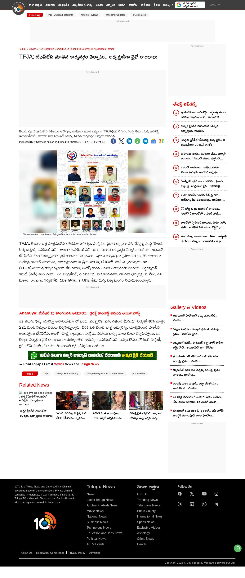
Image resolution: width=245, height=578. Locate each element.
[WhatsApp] (205, 504)
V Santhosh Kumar (44, 142)
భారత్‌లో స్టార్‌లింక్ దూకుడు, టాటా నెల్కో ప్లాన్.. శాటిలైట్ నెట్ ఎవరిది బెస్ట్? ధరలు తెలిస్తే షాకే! (203, 225)
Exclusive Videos (149, 527)
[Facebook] (113, 141)
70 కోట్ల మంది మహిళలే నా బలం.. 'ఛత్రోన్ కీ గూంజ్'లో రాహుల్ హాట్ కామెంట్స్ (200, 211)
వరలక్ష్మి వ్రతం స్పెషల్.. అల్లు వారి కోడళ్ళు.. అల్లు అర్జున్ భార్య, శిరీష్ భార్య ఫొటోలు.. (146, 415)
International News (150, 516)
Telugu (22, 49)
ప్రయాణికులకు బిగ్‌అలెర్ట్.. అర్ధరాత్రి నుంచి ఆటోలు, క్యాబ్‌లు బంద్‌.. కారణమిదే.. (203, 114)
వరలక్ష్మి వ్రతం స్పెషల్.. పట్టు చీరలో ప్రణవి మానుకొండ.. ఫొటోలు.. (195, 386)
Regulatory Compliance (50, 552)
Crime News (145, 538)
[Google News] (193, 504)
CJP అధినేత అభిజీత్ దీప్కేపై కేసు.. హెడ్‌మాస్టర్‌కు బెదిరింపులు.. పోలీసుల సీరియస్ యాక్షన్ (201, 197)
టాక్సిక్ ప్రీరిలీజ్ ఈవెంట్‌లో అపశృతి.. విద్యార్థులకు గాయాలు (36, 413)
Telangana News (148, 505)
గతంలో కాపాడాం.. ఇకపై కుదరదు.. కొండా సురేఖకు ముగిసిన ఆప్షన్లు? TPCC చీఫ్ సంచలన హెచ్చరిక (200, 170)
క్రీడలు (157, 4)
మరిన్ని (166, 4)
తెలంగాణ (50, 4)
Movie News (95, 511)
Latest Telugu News (100, 499)
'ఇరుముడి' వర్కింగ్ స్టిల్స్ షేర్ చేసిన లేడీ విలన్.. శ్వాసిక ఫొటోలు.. (71, 415)
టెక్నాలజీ (110, 4)
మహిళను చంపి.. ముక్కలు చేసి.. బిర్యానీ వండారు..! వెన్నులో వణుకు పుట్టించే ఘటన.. (203, 156)
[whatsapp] (137, 141)
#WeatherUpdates (116, 15)
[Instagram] (217, 493)
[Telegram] (217, 504)
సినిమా (121, 4)
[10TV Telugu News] (18, 10)
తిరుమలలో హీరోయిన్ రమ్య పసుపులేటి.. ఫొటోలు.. (195, 318)
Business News (97, 522)
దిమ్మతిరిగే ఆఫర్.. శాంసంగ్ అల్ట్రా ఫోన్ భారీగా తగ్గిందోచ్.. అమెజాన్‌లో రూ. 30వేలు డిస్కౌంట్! (198, 345)
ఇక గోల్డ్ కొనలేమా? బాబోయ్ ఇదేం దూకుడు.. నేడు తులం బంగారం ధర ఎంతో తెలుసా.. (198, 399)
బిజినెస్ (99, 4)
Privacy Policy (77, 552)
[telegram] (145, 141)
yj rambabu (138, 373)
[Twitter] (121, 141)
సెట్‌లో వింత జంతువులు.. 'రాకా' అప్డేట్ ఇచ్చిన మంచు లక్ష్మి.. (107, 415)
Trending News (147, 499)
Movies (32, 49)
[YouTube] (205, 493)
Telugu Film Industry (67, 373)
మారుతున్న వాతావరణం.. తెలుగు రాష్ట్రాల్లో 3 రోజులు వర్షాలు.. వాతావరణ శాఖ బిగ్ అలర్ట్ (204, 238)
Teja (45, 373)
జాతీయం (145, 4)
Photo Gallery (146, 511)
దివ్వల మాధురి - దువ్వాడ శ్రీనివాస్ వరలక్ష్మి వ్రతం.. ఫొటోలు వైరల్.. (196, 331)
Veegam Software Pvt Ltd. (219, 562)
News (91, 494)
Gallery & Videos (188, 307)
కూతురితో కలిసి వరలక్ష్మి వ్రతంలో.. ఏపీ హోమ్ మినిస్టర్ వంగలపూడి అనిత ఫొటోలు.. (198, 413)
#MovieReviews (89, 15)
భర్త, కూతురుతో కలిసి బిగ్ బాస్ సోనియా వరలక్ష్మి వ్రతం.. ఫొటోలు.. (195, 358)
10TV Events (95, 544)
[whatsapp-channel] (92, 355)
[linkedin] (129, 141)
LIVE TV (215, 4)
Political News (96, 538)
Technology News (99, 527)
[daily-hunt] (161, 141)
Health (141, 544)
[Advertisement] (122, 31)
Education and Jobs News (104, 533)
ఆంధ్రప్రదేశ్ (63, 4)
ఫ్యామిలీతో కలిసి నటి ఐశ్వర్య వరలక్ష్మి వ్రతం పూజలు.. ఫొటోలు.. (196, 372)
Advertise (94, 552)
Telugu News (89, 364)
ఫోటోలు (133, 4)
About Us (26, 552)
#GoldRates (139, 15)
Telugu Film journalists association (105, 373)
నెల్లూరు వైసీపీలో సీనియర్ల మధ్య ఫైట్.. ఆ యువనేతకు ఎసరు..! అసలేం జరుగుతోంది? (203, 142)
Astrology (143, 533)
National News (97, 516)
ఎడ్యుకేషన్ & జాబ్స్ (82, 4)
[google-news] (153, 141)
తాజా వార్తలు (35, 4)
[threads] (180, 504)
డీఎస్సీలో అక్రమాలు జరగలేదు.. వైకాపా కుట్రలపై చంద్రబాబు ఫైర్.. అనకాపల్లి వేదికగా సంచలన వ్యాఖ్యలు (202, 183)
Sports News (145, 522)
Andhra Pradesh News (102, 505)
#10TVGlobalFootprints (60, 15)
